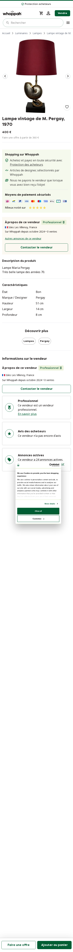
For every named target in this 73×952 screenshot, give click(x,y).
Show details (49, 504)
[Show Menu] (68, 23)
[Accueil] (19, 13)
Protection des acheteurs (26, 165)
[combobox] (35, 23)
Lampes (37, 33)
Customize (37, 519)
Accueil (6, 33)
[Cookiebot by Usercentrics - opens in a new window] (49, 464)
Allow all (38, 511)
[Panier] (41, 13)
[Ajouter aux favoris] (67, 107)
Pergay (44, 341)
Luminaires (21, 33)
